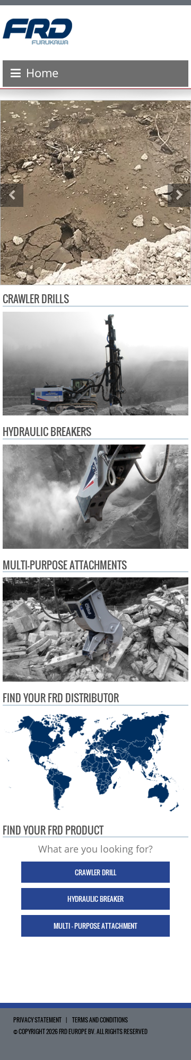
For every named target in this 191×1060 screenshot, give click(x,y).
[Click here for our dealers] (95, 761)
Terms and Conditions (100, 1020)
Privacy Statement (37, 1020)
